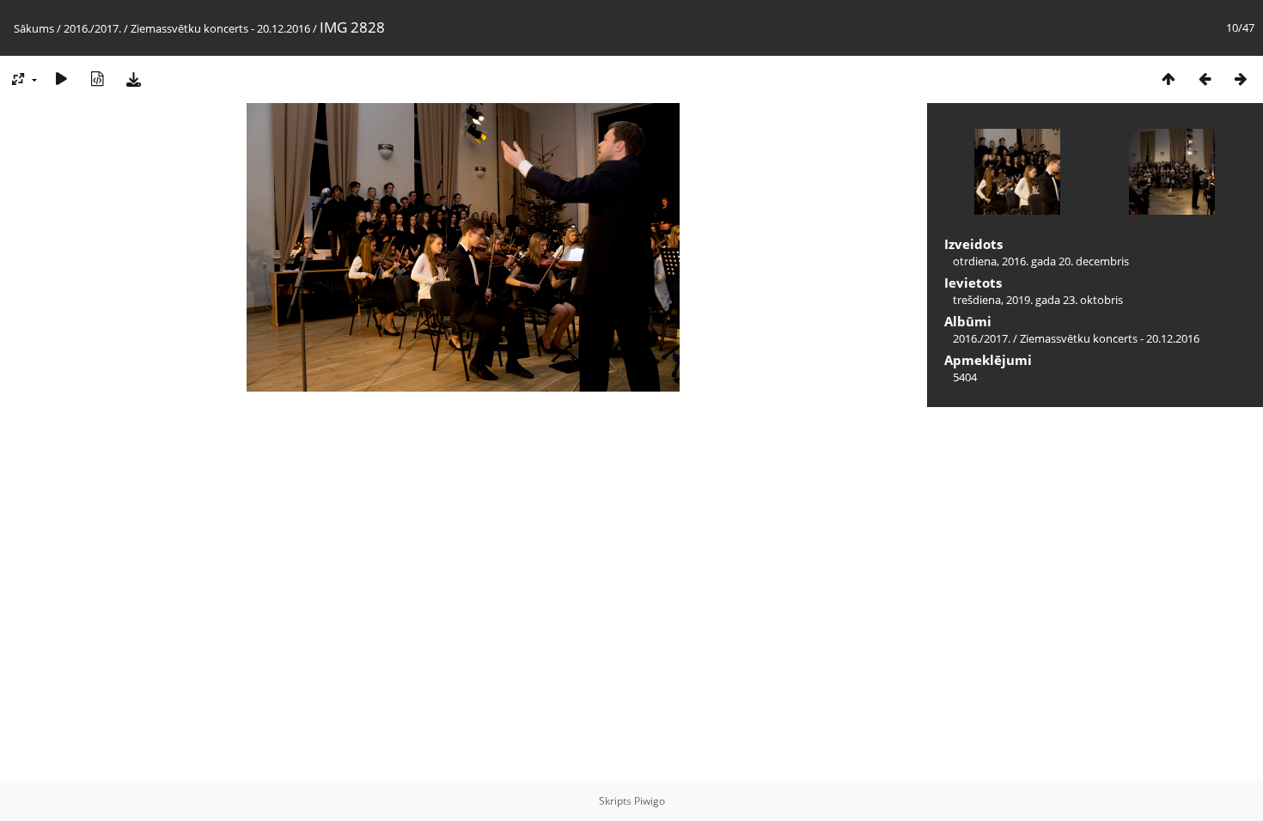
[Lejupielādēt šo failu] (133, 78)
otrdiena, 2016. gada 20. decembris (1041, 261)
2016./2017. (92, 28)
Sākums (34, 28)
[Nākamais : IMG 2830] (1241, 78)
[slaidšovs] (61, 78)
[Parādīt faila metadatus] (97, 78)
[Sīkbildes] (1168, 78)
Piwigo (649, 801)
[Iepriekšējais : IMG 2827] (1205, 78)
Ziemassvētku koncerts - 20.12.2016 (220, 28)
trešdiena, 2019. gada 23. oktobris (1038, 299)
